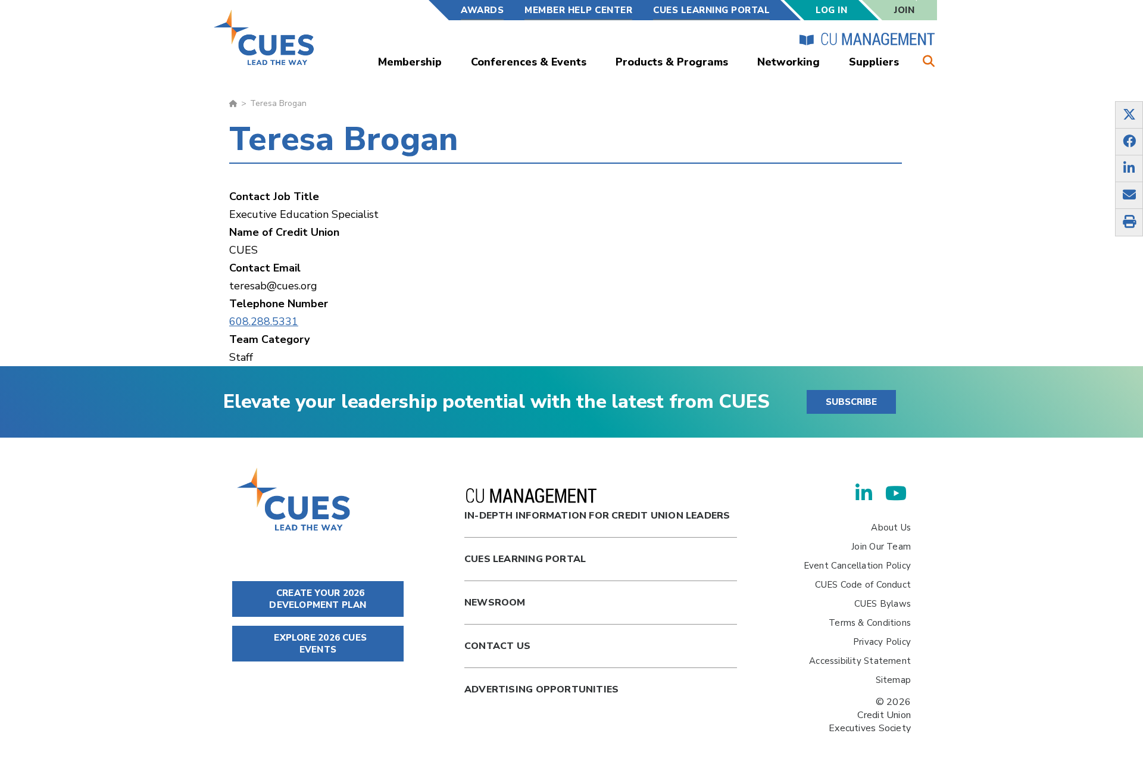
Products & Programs (672, 62)
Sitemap (893, 680)
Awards (482, 10)
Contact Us (497, 646)
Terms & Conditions (870, 623)
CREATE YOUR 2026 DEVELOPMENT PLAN (317, 599)
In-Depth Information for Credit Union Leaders (597, 515)
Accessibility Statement (860, 661)
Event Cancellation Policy (857, 566)
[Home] (265, 37)
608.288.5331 (263, 321)
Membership (410, 62)
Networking (788, 62)
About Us (891, 527)
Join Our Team (881, 547)
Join (904, 10)
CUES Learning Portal (711, 10)
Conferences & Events (528, 62)
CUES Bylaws (882, 604)
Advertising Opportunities (541, 689)
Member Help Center (578, 10)
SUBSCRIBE (851, 402)
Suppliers (874, 62)
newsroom (495, 602)
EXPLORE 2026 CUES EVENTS (319, 644)
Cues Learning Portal (525, 559)
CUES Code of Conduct (863, 585)
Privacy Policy (882, 642)
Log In (831, 10)
